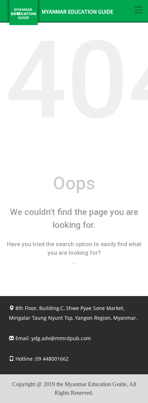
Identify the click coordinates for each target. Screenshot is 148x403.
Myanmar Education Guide (77, 12)
